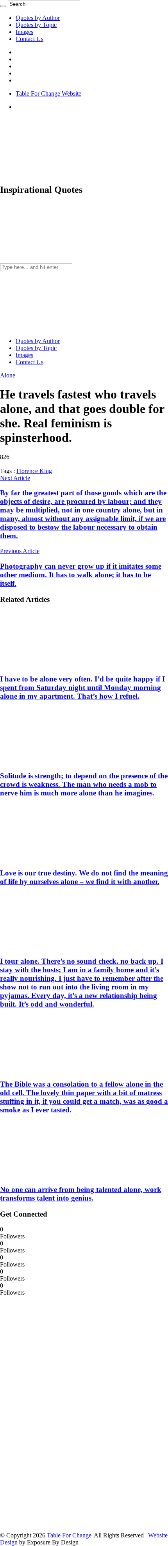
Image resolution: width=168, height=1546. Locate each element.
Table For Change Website (48, 93)
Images (24, 31)
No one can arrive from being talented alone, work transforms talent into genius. (80, 1193)
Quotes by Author (38, 17)
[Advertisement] (58, 1413)
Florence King (34, 471)
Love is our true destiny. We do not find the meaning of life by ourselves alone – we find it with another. (84, 877)
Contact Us (29, 39)
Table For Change (69, 1535)
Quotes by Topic (36, 24)
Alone (7, 375)
